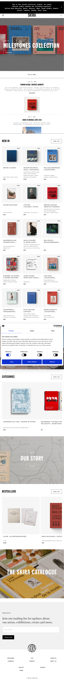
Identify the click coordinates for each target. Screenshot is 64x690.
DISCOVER (8, 52)
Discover (32, 466)
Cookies (42, 667)
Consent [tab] (11, 331)
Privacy (21, 667)
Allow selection (32, 361)
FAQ (32, 658)
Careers (32, 661)
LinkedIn (11, 661)
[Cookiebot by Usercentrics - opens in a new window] (54, 326)
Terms (21, 670)
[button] (3, 15)
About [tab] (53, 331)
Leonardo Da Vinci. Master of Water (19, 422)
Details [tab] (32, 331)
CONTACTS (53, 658)
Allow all (52, 361)
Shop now (32, 580)
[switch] (24, 355)
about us (53, 661)
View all (56, 141)
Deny (11, 361)
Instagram (10, 658)
